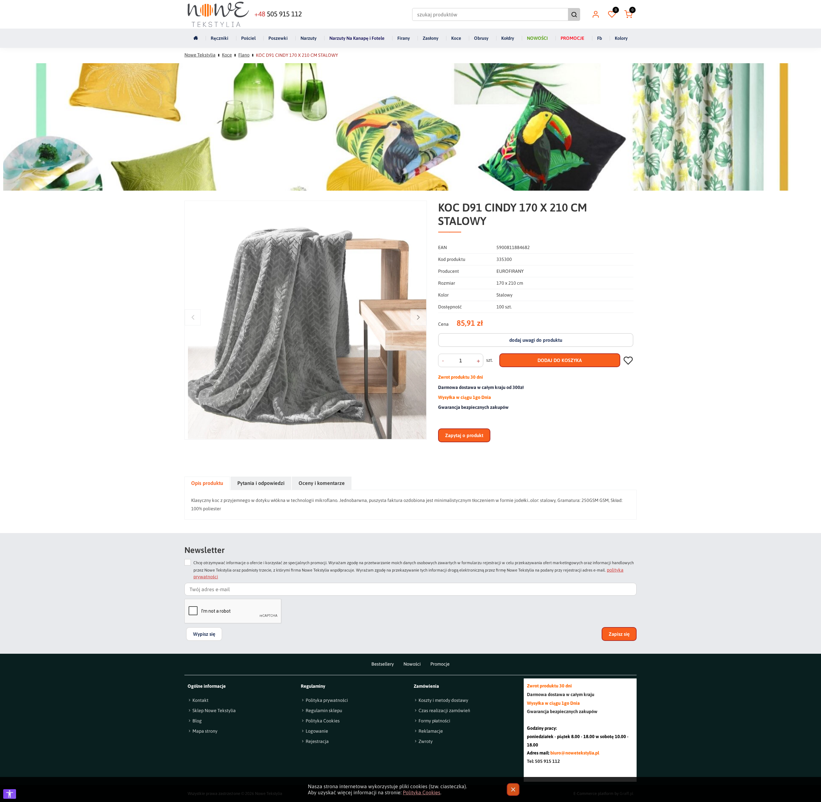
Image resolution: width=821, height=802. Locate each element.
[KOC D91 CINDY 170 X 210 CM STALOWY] (307, 320)
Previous (193, 317)
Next (418, 317)
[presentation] (207, 483)
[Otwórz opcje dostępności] (9, 794)
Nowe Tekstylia (200, 54)
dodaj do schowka (628, 360)
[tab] (207, 483)
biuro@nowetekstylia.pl (574, 752)
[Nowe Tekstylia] (218, 14)
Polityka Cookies (421, 792)
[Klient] (595, 14)
